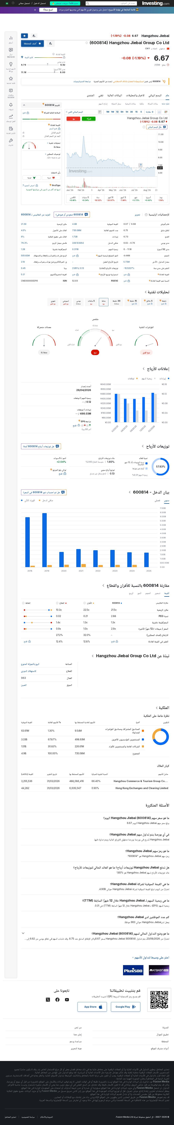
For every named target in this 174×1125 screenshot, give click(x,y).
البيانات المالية (114, 95)
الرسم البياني (155, 95)
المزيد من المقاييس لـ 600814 (35, 214)
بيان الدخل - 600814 (151, 492)
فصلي (157, 500)
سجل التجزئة (116, 103)
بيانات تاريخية (130, 103)
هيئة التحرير (76, 1048)
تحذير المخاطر (10, 1117)
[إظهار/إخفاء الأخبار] (100, 112)
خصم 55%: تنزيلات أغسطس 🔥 (65, 3)
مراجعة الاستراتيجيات (82, 81)
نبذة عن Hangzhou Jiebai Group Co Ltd (132, 655)
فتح (113, 641)
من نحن (78, 1027)
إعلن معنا (78, 1034)
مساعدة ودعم (76, 1041)
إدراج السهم (103, 103)
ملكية (142, 103)
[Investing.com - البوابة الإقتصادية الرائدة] (155, 3)
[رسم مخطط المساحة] (159, 112)
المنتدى (90, 95)
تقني (100, 95)
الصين (24, 684)
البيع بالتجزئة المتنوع (30, 663)
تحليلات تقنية (158, 291)
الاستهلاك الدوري (28, 670)
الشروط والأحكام (46, 1117)
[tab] (163, 302)
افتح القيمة (29, 57)
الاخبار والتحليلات (135, 95)
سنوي (166, 500)
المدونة (165, 1027)
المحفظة (165, 1041)
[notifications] (13, 3)
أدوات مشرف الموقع (160, 1048)
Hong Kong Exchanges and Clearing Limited (142, 788)
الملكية (164, 707)
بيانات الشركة (153, 103)
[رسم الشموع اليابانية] (166, 112)
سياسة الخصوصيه (28, 1117)
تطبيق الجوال (162, 1034)
